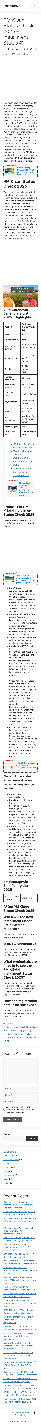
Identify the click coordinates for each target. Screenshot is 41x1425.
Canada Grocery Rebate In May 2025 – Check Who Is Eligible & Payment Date (20, 1365)
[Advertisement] (20, 80)
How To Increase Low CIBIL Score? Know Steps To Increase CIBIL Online (20, 1037)
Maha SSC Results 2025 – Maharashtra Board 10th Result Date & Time (20, 1270)
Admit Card (8, 1152)
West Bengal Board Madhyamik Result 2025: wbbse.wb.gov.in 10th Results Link (19, 1280)
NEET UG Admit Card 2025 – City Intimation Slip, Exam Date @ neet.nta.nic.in (18, 1355)
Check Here (27, 898)
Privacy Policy (20, 1415)
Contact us (19, 1412)
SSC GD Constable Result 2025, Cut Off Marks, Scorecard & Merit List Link (19, 1221)
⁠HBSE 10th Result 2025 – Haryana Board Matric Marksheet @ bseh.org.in (19, 1336)
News (6, 1171)
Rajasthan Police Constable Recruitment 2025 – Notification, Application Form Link (18, 1205)
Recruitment (8, 1175)
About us (10, 1412)
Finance (7, 1167)
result (6, 1179)
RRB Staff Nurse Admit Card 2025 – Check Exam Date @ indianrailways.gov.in (19, 1231)
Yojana (25, 427)
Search (6, 1134)
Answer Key (8, 1156)
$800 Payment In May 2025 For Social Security (22, 472)
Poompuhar (11, 5)
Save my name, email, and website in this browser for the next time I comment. (20, 1110)
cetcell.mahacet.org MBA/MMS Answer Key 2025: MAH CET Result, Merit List (19, 1303)
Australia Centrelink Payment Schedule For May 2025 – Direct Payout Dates (18, 1346)
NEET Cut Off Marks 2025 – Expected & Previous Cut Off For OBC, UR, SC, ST (18, 1247)
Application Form (11, 1160)
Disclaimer (29, 1412)
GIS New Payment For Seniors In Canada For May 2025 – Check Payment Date (18, 1320)
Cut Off (6, 1163)
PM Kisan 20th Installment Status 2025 (23, 461)
